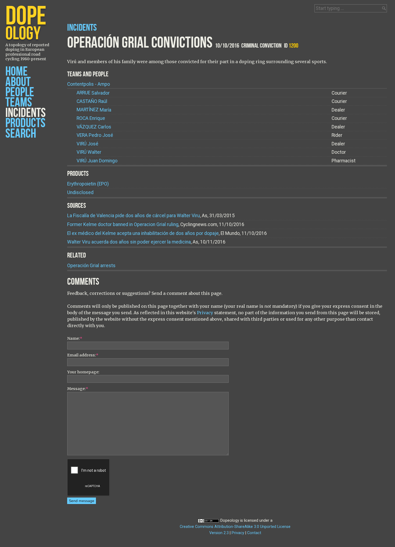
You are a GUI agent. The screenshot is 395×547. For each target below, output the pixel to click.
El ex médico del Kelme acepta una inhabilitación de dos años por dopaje (143, 233)
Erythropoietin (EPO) (88, 184)
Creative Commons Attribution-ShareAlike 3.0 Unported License (235, 526)
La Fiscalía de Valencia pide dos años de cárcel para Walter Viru (133, 215)
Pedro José (95, 135)
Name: (74, 338)
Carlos (94, 127)
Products (25, 123)
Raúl (92, 101)
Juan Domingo (97, 160)
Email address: (82, 355)
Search (20, 133)
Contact (254, 533)
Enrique (91, 118)
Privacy (205, 312)
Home (16, 71)
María (94, 110)
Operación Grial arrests (91, 265)
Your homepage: (83, 372)
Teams (18, 102)
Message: (77, 388)
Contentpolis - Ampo (88, 84)
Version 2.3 (219, 533)
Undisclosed (80, 192)
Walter (89, 152)
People (19, 92)
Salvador (93, 93)
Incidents (25, 113)
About (18, 82)
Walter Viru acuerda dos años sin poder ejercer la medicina (129, 242)
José (87, 143)
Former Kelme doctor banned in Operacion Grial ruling (122, 224)
